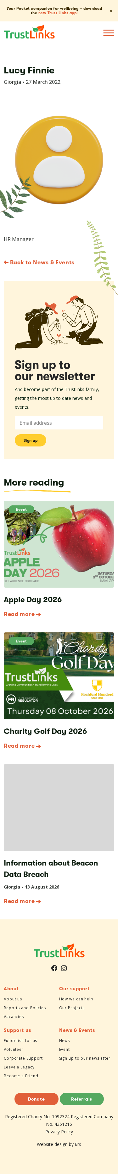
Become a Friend (21, 1076)
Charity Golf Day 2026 (45, 731)
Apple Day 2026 (33, 599)
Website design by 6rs (59, 1144)
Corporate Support (23, 1058)
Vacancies (14, 1016)
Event (21, 509)
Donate (36, 1099)
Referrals (81, 1099)
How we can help (76, 999)
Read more (19, 614)
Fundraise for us (20, 1040)
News (64, 1040)
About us (13, 999)
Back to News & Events (41, 262)
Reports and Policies (25, 1007)
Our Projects (72, 1007)
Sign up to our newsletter (85, 1058)
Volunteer (14, 1049)
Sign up (31, 440)
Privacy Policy (59, 1132)
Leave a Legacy (19, 1067)
